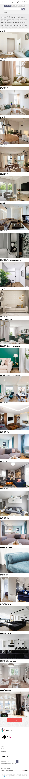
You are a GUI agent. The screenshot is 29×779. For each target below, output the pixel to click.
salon (14, 215)
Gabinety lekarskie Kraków (14, 559)
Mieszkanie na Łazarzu (14, 702)
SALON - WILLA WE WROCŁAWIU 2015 (14, 673)
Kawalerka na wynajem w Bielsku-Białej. (14, 301)
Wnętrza (14, 5)
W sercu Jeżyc (14, 129)
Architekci (21, 5)
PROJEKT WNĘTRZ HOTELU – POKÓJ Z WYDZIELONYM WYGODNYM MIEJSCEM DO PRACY (14, 244)
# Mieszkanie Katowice (14, 272)
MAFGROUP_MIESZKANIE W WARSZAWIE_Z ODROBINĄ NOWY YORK (14, 587)
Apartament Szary (14, 473)
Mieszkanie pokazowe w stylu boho (14, 330)
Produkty (7, 5)
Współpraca (3, 751)
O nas (2, 746)
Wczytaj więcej (14, 720)
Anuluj (5, 12)
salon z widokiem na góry (14, 616)
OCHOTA (14, 501)
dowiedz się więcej (6, 776)
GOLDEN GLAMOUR (14, 186)
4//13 (14, 43)
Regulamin (3, 749)
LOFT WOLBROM (14, 416)
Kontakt (2, 748)
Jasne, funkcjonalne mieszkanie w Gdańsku (14, 444)
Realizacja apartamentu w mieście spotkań (14, 358)
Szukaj (26, 2)
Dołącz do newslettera (6, 758)
